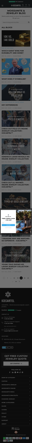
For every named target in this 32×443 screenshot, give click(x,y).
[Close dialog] (30, 210)
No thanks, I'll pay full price (8, 227)
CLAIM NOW (8, 225)
